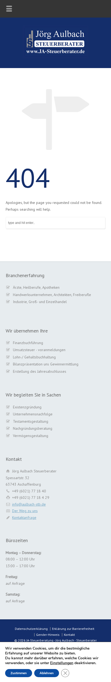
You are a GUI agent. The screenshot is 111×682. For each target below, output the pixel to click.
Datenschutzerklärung (31, 629)
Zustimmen (19, 673)
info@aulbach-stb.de (29, 504)
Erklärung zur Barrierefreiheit (73, 629)
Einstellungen (61, 663)
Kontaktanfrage (24, 517)
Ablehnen (47, 673)
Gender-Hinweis (48, 635)
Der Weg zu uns (25, 510)
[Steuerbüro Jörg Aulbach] (55, 56)
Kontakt (69, 635)
